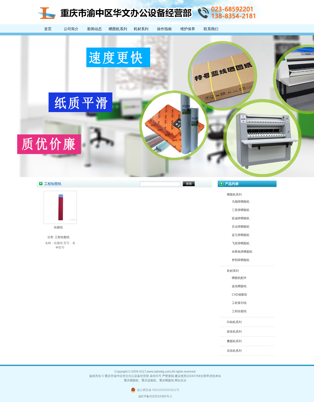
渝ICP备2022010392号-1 (155, 396)
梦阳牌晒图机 (240, 260)
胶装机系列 (234, 331)
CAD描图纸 (239, 294)
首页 (48, 29)
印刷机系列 (234, 322)
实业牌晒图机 (240, 226)
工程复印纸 (239, 303)
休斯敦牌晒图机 (242, 251)
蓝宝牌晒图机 (240, 235)
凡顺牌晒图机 (240, 201)
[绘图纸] (60, 222)
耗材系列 (141, 29)
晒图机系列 (118, 29)
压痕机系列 (234, 350)
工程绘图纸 (62, 237)
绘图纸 (58, 227)
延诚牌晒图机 (240, 218)
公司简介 (71, 29)
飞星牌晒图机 (240, 243)
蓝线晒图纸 (239, 286)
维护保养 (187, 29)
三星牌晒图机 (240, 210)
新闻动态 (94, 29)
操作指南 (164, 29)
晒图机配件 (239, 278)
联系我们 (211, 29)
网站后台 (180, 380)
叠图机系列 (234, 341)
